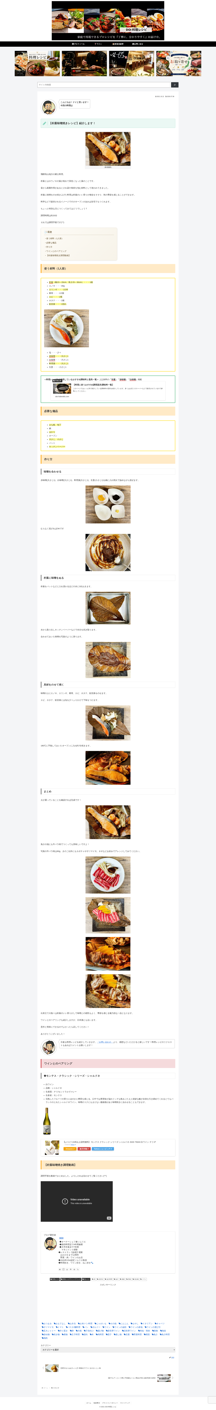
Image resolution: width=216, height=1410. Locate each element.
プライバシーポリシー (110, 1403)
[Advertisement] (108, 1302)
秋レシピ (87, 1279)
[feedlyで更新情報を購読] (74, 1269)
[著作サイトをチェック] (59, 1269)
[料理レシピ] (37, 63)
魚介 (117, 1279)
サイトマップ (125, 1403)
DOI (61, 1238)
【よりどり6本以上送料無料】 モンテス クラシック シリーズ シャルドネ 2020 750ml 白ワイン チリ (108, 1142)
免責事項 (96, 1403)
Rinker (72, 1144)
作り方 (49, 247)
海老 (123, 1279)
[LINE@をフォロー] (70, 1269)
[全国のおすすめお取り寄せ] (178, 63)
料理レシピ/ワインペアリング (72, 1279)
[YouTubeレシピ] (84, 63)
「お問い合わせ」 (105, 1042)
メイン (144, 1279)
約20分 (101, 1279)
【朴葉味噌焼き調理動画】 (58, 255)
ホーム (88, 1403)
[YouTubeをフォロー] (67, 1269)
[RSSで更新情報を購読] (77, 1269)
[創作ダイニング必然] (131, 63)
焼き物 (136, 1279)
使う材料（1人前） (55, 238)
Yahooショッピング (102, 1149)
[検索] (175, 85)
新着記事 (46, 1279)
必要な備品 (51, 243)
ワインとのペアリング (56, 251)
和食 (129, 1279)
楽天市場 (83, 1149)
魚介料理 (109, 1279)
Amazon (69, 1149)
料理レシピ (55, 1279)
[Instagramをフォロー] (63, 1269)
